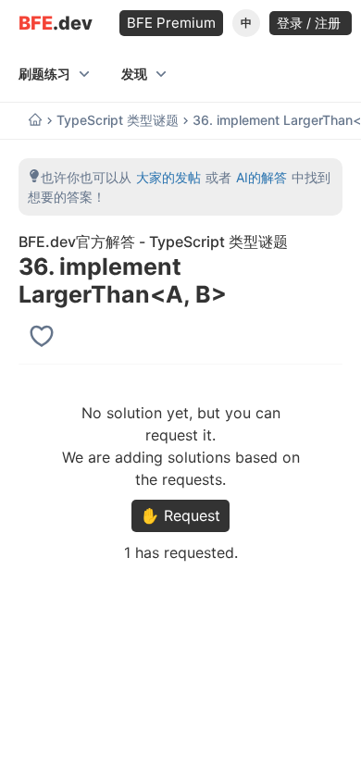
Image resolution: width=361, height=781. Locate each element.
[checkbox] (44, 335)
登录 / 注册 (310, 23)
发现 (134, 73)
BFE (56, 23)
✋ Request (180, 515)
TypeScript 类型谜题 (117, 120)
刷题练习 (44, 73)
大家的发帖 (168, 177)
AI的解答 (261, 177)
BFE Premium (171, 22)
